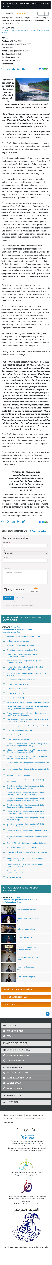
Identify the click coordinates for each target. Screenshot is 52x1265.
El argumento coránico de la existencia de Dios (27, 948)
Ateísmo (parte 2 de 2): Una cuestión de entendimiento (28, 702)
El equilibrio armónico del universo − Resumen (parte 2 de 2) (28, 837)
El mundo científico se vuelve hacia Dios (22, 650)
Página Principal (8, 1115)
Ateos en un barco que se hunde (26, 968)
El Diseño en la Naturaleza (17, 689)
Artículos (4, 30)
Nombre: (6, 543)
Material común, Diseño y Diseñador (20, 645)
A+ (46, 14)
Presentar (8, 598)
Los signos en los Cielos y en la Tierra (21, 680)
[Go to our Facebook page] (19, 1130)
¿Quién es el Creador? (15, 693)
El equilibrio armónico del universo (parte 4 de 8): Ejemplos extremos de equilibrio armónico (25, 800)
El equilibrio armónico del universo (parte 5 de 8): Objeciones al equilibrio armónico (25, 806)
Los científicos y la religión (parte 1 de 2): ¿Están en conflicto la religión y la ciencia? (26, 668)
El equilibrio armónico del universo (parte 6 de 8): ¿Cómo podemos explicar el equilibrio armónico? (25, 812)
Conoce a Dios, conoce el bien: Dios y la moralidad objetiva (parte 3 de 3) (26, 872)
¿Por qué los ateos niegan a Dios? (27, 958)
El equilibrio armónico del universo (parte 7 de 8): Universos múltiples (25, 819)
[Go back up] (48, 1014)
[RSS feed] (33, 1130)
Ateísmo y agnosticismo (26, 929)
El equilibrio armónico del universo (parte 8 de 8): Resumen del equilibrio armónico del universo (25, 825)
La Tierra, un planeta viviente (18, 641)
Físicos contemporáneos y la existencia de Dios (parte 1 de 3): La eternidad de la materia (27, 708)
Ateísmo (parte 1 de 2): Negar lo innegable (23, 698)
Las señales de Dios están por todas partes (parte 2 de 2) (28, 770)
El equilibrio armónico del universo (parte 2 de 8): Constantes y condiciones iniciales (25, 787)
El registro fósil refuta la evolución (19, 730)
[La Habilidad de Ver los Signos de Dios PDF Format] (18, 69)
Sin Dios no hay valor (15, 877)
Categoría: (7, 28)
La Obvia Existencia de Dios (17, 684)
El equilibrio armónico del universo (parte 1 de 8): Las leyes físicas (27, 781)
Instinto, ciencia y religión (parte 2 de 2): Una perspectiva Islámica (24, 662)
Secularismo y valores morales (18, 775)
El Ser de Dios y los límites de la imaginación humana (27, 843)
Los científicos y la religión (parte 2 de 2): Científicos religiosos (27, 674)
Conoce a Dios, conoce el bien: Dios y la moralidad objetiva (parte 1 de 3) (26, 859)
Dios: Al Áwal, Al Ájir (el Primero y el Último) (23, 847)
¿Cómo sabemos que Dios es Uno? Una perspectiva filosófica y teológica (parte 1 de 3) (27, 745)
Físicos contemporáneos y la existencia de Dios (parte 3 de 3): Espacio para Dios (27, 720)
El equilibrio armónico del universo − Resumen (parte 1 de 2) (28, 831)
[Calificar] (2, 69)
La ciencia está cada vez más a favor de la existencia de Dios (27, 853)
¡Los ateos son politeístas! (17, 735)
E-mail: (5, 558)
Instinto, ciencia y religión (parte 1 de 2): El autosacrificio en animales (23, 655)
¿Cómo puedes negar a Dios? (26, 978)
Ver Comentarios (39, 531)
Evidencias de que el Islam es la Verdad (18, 899)
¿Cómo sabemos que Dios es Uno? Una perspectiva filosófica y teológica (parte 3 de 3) (27, 757)
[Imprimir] (13, 69)
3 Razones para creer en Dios (18, 739)
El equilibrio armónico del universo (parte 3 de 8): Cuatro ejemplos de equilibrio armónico (25, 793)
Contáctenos (8, 1122)
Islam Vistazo (38, 1115)
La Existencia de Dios (11, 902)
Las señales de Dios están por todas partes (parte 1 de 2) (28, 763)
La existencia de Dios (11, 631)
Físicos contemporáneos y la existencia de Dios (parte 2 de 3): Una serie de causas (27, 714)
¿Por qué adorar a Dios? (26, 910)
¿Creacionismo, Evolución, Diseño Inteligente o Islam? (27, 726)
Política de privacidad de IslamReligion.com (31, 1119)
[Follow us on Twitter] (26, 1130)
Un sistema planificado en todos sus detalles (24, 636)
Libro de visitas (8, 1119)
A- (39, 14)
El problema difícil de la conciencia (25, 939)
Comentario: (7, 569)
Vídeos (17, 897)
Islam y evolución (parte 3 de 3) (28, 919)
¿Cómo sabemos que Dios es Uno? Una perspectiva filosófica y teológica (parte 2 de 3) (27, 751)
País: (4, 550)
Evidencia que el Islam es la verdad (23, 30)
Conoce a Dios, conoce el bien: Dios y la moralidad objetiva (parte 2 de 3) (26, 865)
